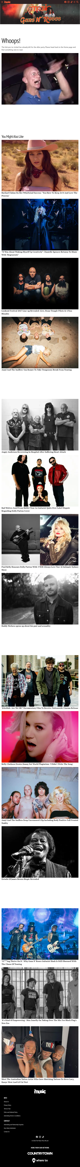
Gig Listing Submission (10, 1128)
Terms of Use (7, 1108)
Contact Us (6, 1131)
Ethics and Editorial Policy (10, 1112)
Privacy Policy (7, 1105)
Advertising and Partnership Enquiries (14, 1124)
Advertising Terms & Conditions (12, 1115)
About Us (6, 1101)
